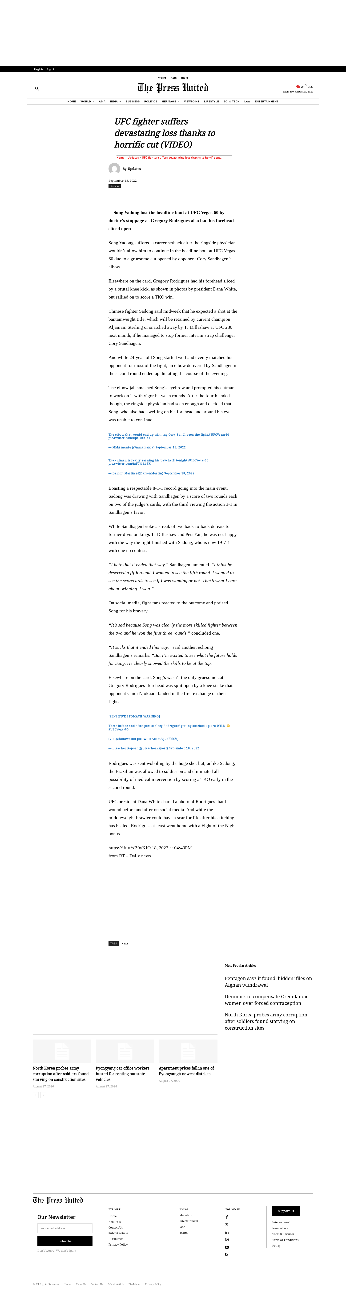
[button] (37, 88)
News (124, 943)
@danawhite (125, 739)
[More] (326, 196)
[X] (152, 196)
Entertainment (188, 1221)
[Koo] (315, 196)
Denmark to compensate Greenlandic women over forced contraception (266, 999)
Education (185, 1215)
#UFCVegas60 (219, 435)
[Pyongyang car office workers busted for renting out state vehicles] (125, 1051)
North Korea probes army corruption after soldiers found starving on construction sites (61, 1073)
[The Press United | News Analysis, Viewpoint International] (173, 88)
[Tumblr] (217, 196)
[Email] (206, 196)
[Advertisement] (173, 33)
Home (121, 158)
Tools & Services (283, 1234)
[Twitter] (227, 1225)
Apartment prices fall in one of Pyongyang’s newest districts (186, 1070)
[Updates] (116, 169)
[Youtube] (227, 1247)
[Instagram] (227, 1240)
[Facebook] (141, 196)
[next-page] (43, 1095)
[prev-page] (36, 1095)
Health (183, 1233)
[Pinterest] (196, 196)
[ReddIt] (163, 196)
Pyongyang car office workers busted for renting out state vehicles (122, 1073)
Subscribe (65, 1241)
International (281, 1222)
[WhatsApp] (174, 196)
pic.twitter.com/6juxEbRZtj (158, 739)
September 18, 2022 (171, 447)
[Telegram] (228, 196)
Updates (133, 158)
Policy (276, 1246)
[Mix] (239, 196)
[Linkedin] (185, 196)
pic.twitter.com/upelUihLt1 (129, 438)
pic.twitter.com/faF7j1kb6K (130, 464)
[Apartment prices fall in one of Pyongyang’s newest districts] (188, 1051)
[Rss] (227, 1255)
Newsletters (280, 1228)
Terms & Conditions (285, 1240)
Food (182, 1227)
